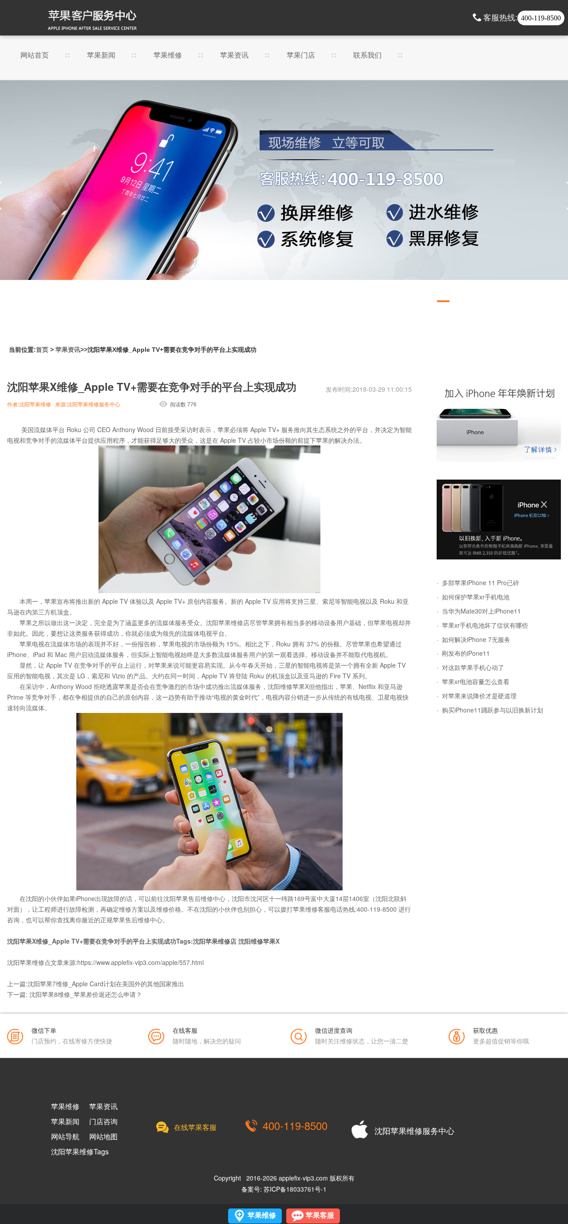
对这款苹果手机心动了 (473, 667)
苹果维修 (168, 55)
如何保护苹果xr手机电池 (475, 596)
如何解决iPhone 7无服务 (476, 639)
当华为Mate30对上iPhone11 (481, 610)
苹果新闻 (101, 55)
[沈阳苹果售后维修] (284, 195)
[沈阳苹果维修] (499, 422)
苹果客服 (320, 1215)
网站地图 (103, 1136)
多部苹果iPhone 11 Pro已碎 (480, 582)
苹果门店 (301, 55)
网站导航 (65, 1136)
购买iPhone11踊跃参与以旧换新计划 (492, 709)
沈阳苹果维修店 (227, 622)
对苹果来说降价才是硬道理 (479, 695)
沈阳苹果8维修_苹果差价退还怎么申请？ (85, 994)
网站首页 (34, 55)
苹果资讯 (234, 55)
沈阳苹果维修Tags (80, 1151)
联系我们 (367, 55)
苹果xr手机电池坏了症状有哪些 (485, 625)
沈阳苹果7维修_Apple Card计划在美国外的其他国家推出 (106, 983)
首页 (42, 349)
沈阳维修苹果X (288, 686)
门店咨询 (103, 1121)
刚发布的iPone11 (466, 653)
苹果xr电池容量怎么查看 (475, 681)
